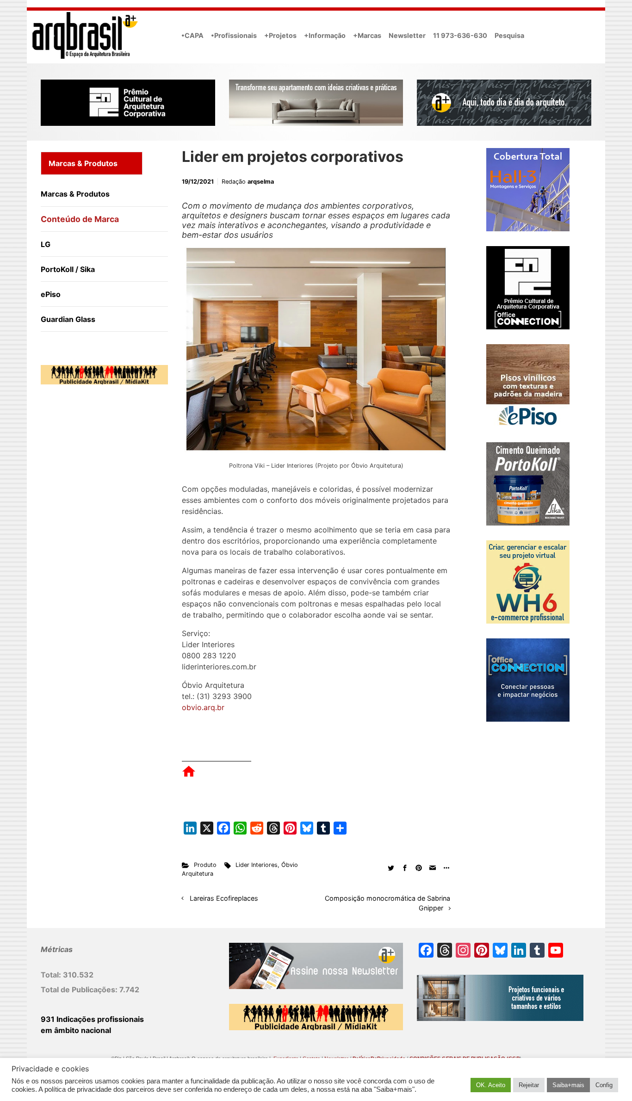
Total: (52, 974)
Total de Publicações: (80, 989)
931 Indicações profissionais (92, 1019)
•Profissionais (234, 35)
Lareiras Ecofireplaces (224, 898)
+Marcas (367, 35)
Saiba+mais (568, 1085)
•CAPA (192, 35)
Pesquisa (509, 35)
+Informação (325, 35)
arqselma (261, 181)
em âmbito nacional (76, 1030)
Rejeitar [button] (529, 1085)
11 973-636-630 (460, 35)
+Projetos (280, 35)
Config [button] (604, 1085)
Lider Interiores (256, 864)
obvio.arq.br (203, 707)
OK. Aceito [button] (490, 1085)
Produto (205, 864)
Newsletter (407, 35)
